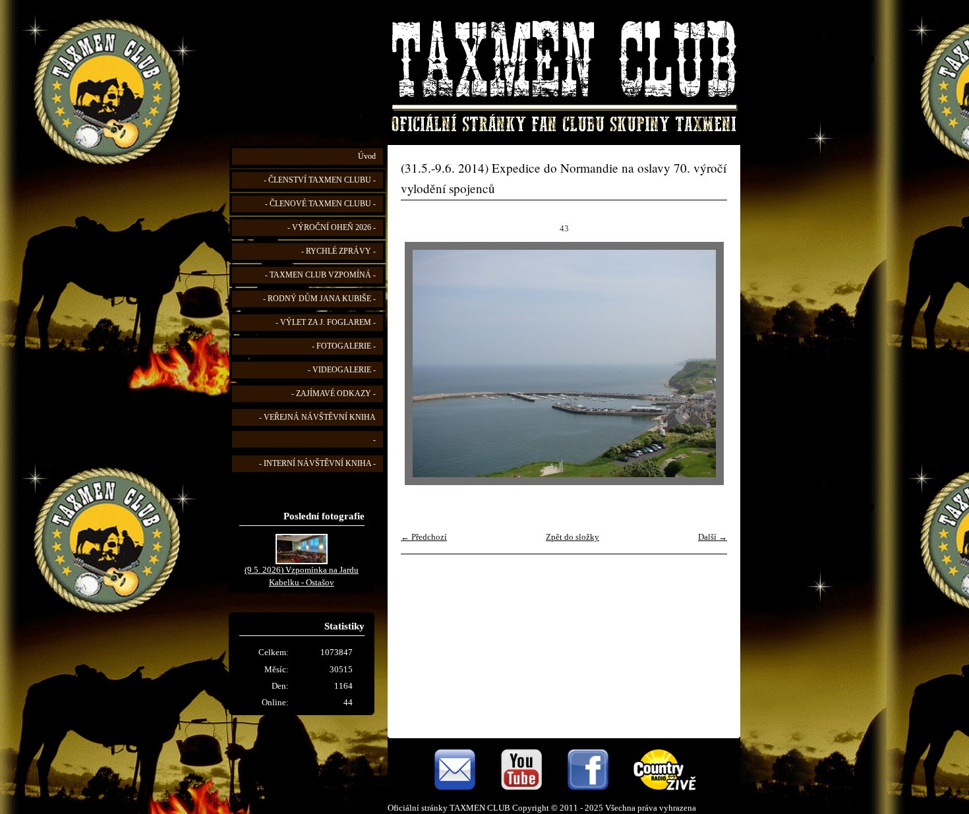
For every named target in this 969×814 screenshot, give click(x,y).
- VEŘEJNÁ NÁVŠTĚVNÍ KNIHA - (317, 428)
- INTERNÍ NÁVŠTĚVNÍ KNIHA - (317, 463)
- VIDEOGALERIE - (342, 370)
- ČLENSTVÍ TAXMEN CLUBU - (320, 180)
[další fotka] (705, 363)
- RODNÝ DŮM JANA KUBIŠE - (319, 299)
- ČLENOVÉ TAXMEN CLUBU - (320, 204)
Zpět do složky (572, 537)
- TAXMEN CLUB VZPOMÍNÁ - (320, 275)
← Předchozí (424, 537)
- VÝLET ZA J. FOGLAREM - (326, 322)
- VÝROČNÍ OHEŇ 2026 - (331, 227)
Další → (712, 537)
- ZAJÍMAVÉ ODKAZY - (333, 394)
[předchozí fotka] (422, 363)
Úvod (367, 156)
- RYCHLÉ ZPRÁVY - (338, 251)
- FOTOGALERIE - (344, 346)
